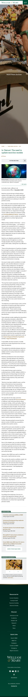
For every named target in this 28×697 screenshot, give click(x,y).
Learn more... (11, 577)
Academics (14, 618)
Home (2, 146)
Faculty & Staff (14, 600)
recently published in (11, 214)
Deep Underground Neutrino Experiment (13, 337)
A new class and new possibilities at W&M (13, 515)
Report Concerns (14, 650)
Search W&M (14, 638)
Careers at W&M (14, 645)
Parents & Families (14, 603)
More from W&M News (14, 549)
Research (14, 623)
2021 (20, 146)
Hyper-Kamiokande (12, 338)
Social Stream (14, 677)
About (14, 625)
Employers (14, 643)
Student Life (14, 620)
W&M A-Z (14, 640)
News (14, 628)
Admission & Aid (14, 615)
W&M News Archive (14, 75)
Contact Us (14, 686)
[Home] (9, 2)
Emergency (14, 648)
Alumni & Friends (14, 605)
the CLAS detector (21, 399)
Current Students (14, 598)
